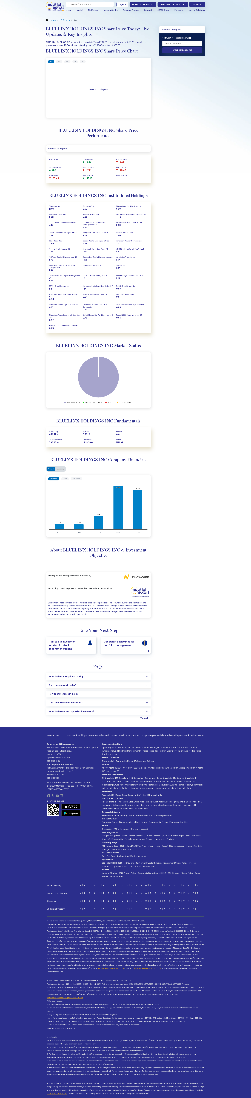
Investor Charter (109, 873)
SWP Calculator (184, 781)
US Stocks (182, 747)
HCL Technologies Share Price (159, 805)
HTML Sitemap (117, 876)
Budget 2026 (108, 835)
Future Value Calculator (124, 785)
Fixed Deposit (156, 751)
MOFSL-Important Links (134, 863)
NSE (108, 863)
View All (144, 718)
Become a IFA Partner (159, 822)
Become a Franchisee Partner (133, 822)
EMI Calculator (168, 781)
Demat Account (136, 835)
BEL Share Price (141, 808)
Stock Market (121, 835)
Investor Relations (154, 863)
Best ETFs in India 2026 (122, 849)
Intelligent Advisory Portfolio (163, 747)
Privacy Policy (187, 873)
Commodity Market (125, 761)
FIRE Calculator (184, 788)
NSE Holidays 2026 (110, 846)
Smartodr (153, 873)
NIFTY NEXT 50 (165, 768)
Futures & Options (153, 835)
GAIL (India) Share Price (185, 802)
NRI (109, 839)
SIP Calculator (108, 778)
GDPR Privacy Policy (127, 873)
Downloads (143, 873)
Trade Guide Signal (124, 795)
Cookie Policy (181, 863)
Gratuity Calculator (145, 785)
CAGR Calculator (130, 781)
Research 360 (108, 795)
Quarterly (60, 469)
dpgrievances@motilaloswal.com (146, 968)
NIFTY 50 (106, 768)
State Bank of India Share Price (160, 802)
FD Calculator (122, 778)
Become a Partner (141, 4)
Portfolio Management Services (133, 751)
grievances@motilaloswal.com (110, 968)
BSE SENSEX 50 (113, 771)
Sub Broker (196, 835)
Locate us (125, 829)
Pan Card (111, 856)
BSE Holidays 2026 (128, 846)
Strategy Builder (155, 795)
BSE (103, 863)
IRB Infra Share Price (135, 805)
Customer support (139, 829)
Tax (103, 856)
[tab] (51, 61)
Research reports (110, 815)
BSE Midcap (153, 768)
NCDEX (119, 863)
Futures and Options (144, 761)
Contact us (107, 829)
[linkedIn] (61, 796)
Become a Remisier (179, 822)
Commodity (117, 839)
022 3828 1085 (53, 761)
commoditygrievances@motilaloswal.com (65, 997)
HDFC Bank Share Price (112, 802)
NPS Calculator (146, 788)
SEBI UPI (195, 4)
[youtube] (57, 796)
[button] (69, 4)
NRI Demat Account (141, 747)
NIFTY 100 (194, 768)
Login (121, 4)
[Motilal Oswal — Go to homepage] (55, 6)
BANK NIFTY (127, 768)
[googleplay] (71, 813)
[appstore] (71, 806)
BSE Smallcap (140, 768)
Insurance (113, 754)
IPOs (165, 835)
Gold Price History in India (148, 846)
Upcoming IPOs (109, 747)
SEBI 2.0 (162, 873)
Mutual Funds (124, 747)
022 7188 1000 (53, 778)
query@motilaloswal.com (58, 757)
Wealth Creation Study (145, 866)
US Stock (186, 835)
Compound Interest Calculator (159, 778)
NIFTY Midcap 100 (181, 768)
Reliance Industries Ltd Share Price (117, 808)
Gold (104, 839)
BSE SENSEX (116, 768)
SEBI (113, 863)
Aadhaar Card (123, 856)
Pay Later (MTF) (170, 751)
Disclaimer (169, 863)
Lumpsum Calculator (111, 781)
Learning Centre (126, 815)
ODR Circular (173, 873)
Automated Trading (165, 839)
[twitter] (53, 796)
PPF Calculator (162, 785)
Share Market (108, 761)
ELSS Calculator (177, 785)
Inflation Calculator (129, 788)
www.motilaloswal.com (57, 1093)
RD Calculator (136, 778)
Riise (145, 795)
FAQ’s (116, 829)
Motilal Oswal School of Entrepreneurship (154, 815)
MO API (138, 795)
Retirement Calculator (184, 778)
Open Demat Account (170, 4)
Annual (51, 469)
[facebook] (48, 796)
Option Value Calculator (165, 788)
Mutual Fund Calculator (150, 781)
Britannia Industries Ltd (184, 805)
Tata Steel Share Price (134, 802)
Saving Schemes (138, 856)
